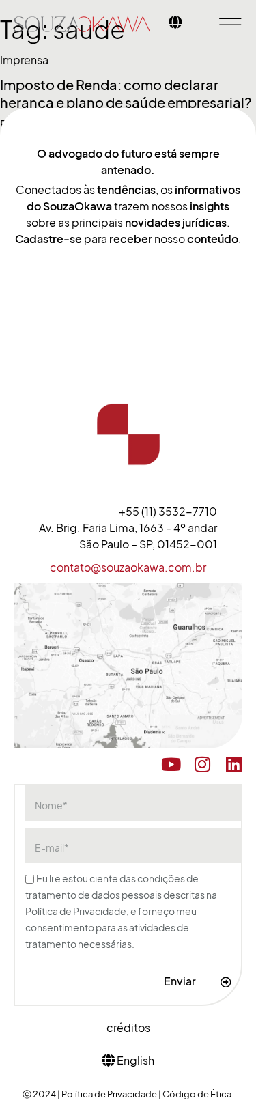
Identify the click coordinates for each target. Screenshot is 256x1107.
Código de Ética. (198, 1094)
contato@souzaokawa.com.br (128, 567)
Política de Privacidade (109, 1094)
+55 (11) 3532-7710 (168, 511)
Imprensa (24, 60)
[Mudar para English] (175, 24)
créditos (128, 1028)
